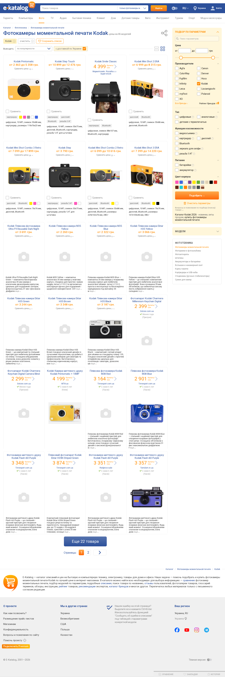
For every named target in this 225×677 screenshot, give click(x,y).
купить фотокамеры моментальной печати (191, 218)
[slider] (181, 57)
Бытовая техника (81, 18)
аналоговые (208, 117)
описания (106, 583)
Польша (65, 629)
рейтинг (63, 586)
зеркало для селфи (190, 148)
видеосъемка (187, 133)
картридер (12, 117)
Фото (41, 18)
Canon (204, 68)
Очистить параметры (198, 203)
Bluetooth (52, 121)
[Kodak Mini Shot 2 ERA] (147, 89)
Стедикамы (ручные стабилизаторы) (192, 276)
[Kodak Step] (65, 175)
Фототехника (21, 28)
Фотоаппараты (182, 254)
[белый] (32, 117)
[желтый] (20, 117)
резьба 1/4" (65, 121)
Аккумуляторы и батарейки (187, 261)
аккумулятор (187, 170)
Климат (101, 18)
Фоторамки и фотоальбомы (188, 251)
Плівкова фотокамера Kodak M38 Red (106, 372)
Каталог (7, 28)
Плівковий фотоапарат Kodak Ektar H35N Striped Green (65, 456)
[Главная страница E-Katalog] (19, 8)
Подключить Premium (15, 646)
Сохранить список (52, 41)
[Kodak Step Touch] (65, 89)
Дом (113, 18)
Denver (205, 73)
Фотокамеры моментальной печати (47, 28)
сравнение (189, 580)
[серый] (28, 117)
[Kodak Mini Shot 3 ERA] (147, 175)
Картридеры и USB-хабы (186, 272)
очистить (25, 41)
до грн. (26, 64)
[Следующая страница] (99, 552)
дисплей (65, 117)
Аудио (63, 18)
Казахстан (66, 634)
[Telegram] (206, 630)
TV (52, 18)
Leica (182, 88)
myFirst (183, 94)
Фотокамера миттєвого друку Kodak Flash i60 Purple (24, 456)
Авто (148, 18)
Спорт (192, 18)
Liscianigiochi (208, 88)
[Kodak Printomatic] (24, 89)
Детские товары (130, 18)
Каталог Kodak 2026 (186, 214)
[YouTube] (186, 630)
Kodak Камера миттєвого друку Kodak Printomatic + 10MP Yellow (65, 373)
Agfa (182, 68)
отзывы (148, 583)
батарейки (185, 165)
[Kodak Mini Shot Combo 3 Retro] (24, 175)
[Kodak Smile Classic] (106, 98)
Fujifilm (183, 78)
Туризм (179, 18)
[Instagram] (196, 630)
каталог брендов (118, 586)
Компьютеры (26, 18)
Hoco (204, 78)
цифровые (185, 117)
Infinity (183, 83)
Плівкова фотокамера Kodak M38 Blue (147, 372)
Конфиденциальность (15, 629)
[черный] (157, 203)
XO (181, 99)
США (63, 624)
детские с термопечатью (193, 122)
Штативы (179, 258)
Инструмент (162, 18)
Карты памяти (181, 269)
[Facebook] (177, 630)
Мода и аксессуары (211, 18)
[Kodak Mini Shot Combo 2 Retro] (106, 175)
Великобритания (69, 618)
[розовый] (24, 117)
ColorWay (184, 73)
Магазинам (9, 624)
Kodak (8, 41)
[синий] (36, 117)
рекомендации (87, 586)
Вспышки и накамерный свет (189, 265)
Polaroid (205, 94)
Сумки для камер (183, 280)
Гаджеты (8, 18)
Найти (158, 8)
